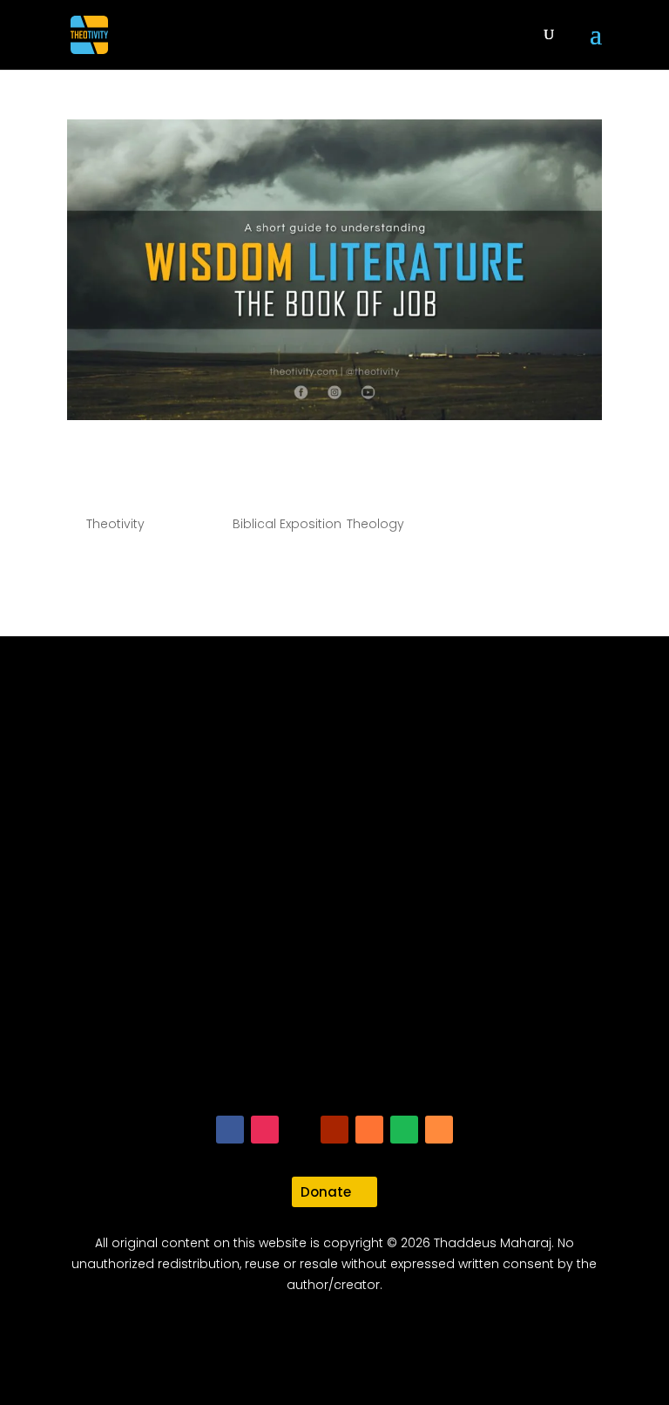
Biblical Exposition (287, 524)
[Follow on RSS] (439, 1130)
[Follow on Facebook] (230, 1130)
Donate (326, 1192)
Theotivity (115, 524)
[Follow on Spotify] (404, 1130)
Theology (375, 524)
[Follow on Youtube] (334, 1130)
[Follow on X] (300, 1130)
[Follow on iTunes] (369, 1130)
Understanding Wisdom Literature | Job (312, 476)
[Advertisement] (334, 903)
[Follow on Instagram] (265, 1130)
